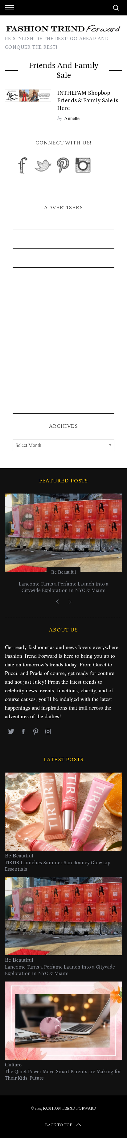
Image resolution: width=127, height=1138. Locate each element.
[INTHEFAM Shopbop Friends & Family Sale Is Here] (28, 96)
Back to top (58, 1125)
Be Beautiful (63, 572)
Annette (72, 118)
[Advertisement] (63, 340)
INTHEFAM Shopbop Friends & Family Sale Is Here (87, 100)
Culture (13, 1064)
